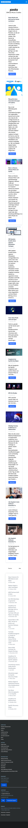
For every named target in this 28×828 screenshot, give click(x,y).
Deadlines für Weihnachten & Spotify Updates (12, 657)
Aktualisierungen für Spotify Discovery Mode (13, 675)
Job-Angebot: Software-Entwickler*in (12, 540)
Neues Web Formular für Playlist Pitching (12, 649)
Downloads (3, 814)
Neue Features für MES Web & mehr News (13, 578)
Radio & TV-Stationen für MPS (7, 762)
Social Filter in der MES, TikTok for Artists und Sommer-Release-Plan (13, 623)
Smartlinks (3, 767)
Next (20, 568)
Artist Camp (3, 764)
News (2, 737)
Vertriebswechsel (4, 748)
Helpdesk (8, 814)
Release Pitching (4, 758)
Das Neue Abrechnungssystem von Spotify (13, 692)
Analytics (3, 728)
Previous (10, 568)
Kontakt (4, 785)
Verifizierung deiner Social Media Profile (9, 771)
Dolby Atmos (3, 744)
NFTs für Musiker (12, 393)
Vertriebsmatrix (4, 733)
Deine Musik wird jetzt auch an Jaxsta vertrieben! (13, 19)
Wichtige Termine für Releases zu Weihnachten (13, 427)
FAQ (3, 800)
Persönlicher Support (11, 800)
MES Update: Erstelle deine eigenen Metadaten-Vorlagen (12, 242)
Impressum (8, 812)
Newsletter (3, 765)
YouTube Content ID (5, 735)
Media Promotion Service (6, 760)
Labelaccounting (4, 732)
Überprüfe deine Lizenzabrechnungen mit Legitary (14, 100)
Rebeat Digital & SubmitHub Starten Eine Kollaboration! (13, 683)
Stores (2, 730)
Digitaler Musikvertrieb (5, 726)
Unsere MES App (4, 751)
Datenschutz (3, 812)
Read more (12, 74)
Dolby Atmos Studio (5, 746)
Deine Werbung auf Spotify (6, 769)
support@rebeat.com (6, 793)
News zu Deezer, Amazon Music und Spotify (13, 169)
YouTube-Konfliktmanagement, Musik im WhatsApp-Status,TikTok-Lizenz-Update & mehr (13, 637)
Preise (2, 739)
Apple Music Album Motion (6, 749)
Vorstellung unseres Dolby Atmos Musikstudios (14, 666)
